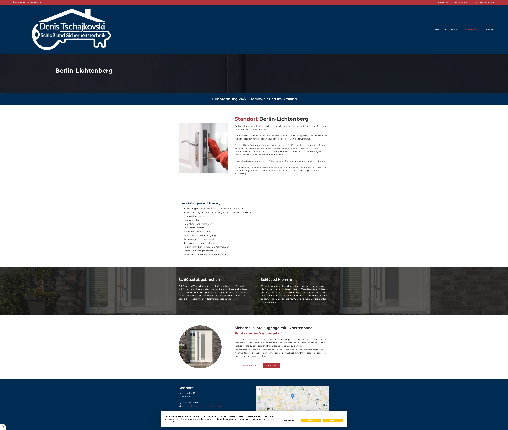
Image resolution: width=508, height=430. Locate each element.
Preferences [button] (177, 422)
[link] (451, 29)
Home (437, 29)
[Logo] (71, 29)
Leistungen (450, 29)
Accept (333, 420)
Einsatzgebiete (471, 29)
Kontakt (490, 29)
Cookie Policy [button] (233, 419)
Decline (311, 420)
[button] (247, 365)
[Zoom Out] (259, 393)
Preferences (289, 420)
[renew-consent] (3, 427)
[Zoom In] (259, 389)
